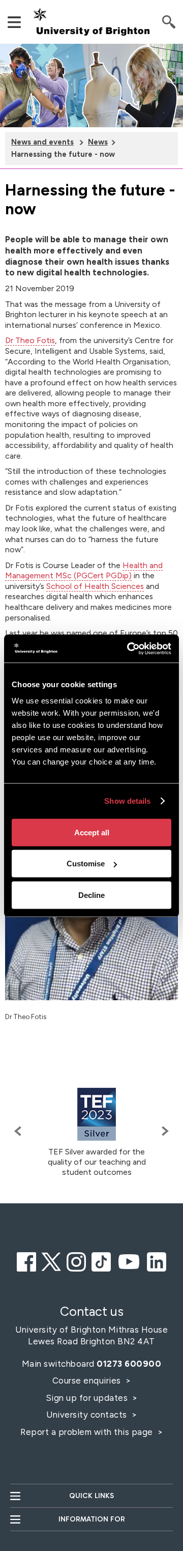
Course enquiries (88, 1380)
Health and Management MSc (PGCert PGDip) (84, 570)
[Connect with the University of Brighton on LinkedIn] (156, 1260)
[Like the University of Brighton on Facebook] (26, 1260)
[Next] (162, 1131)
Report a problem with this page (87, 1432)
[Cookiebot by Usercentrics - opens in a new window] (129, 648)
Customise (86, 863)
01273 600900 (129, 1364)
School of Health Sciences (95, 586)
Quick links (91, 1495)
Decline (91, 894)
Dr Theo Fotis (30, 340)
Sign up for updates (88, 1398)
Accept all (91, 832)
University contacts (86, 1414)
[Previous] (20, 1131)
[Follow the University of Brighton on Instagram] (76, 1260)
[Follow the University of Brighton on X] (51, 1260)
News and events (42, 142)
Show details (127, 801)
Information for (91, 1519)
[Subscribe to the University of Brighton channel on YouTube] (129, 1260)
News (98, 142)
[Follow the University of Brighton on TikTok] (101, 1260)
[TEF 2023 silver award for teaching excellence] (96, 1114)
